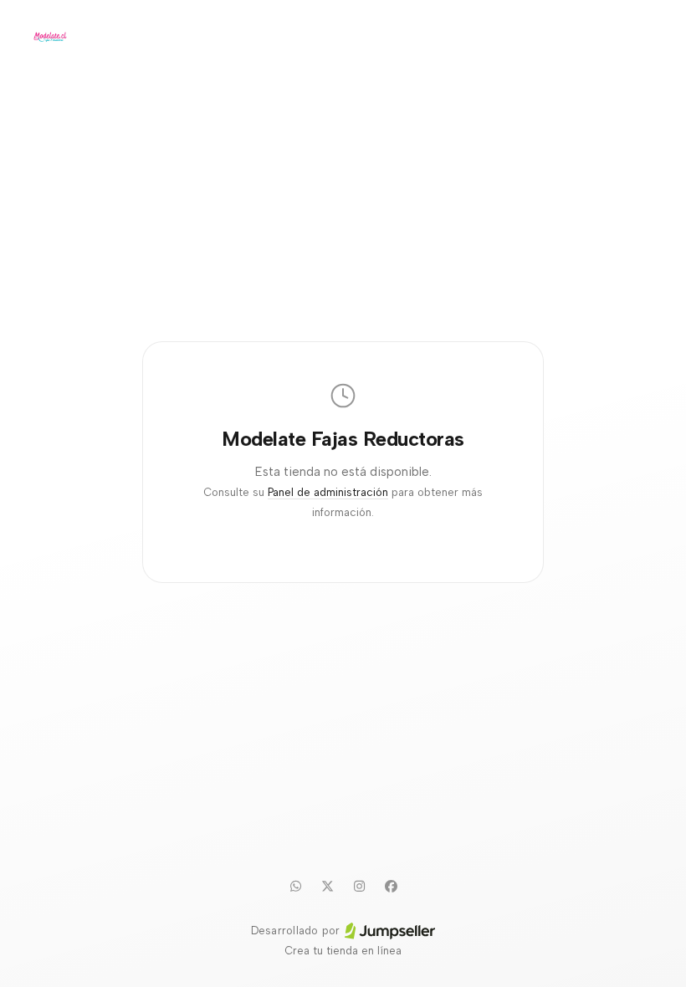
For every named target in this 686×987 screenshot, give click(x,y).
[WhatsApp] (295, 886)
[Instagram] (359, 886)
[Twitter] (327, 886)
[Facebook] (391, 886)
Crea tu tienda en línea (343, 950)
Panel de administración (328, 492)
